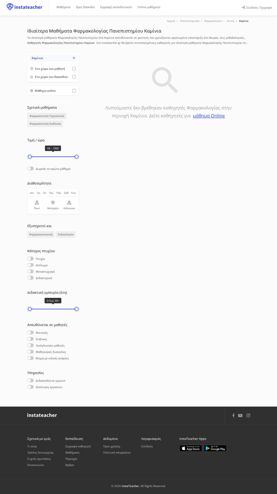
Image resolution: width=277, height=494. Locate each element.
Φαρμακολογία (213, 21)
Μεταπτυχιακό (45, 271)
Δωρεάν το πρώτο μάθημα (53, 169)
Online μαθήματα (149, 7)
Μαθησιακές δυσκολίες (51, 352)
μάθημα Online (209, 115)
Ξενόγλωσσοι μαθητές (50, 345)
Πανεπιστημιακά (189, 21)
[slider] (29, 156)
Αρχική (171, 21)
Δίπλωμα (41, 265)
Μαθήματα (63, 7)
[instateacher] (24, 3)
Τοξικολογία (66, 234)
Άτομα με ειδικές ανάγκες (52, 358)
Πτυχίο (40, 259)
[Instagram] (248, 416)
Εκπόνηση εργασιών (49, 387)
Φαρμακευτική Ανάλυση (45, 123)
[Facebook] (233, 416)
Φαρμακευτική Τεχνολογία (47, 116)
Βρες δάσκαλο (85, 7)
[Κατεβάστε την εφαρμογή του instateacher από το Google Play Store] (215, 448)
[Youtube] (241, 417)
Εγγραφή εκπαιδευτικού (116, 7)
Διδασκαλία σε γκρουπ (50, 380)
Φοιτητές (42, 333)
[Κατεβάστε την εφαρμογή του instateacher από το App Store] (190, 448)
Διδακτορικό (44, 278)
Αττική (230, 21)
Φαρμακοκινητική (41, 234)
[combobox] (53, 58)
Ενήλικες (41, 339)
